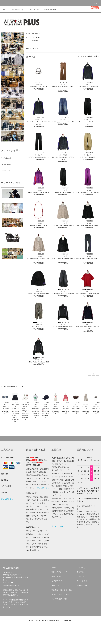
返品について (56, 585)
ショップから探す (50, 10)
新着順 (96, 56)
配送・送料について (59, 577)
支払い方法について (59, 572)
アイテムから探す (17, 10)
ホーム (5, 10)
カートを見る (82, 581)
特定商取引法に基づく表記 (61, 590)
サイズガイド (56, 581)
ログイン (80, 577)
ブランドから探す (34, 10)
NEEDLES (35, 41)
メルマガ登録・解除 (59, 599)
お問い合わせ (82, 585)
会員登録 (80, 572)
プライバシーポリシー (60, 594)
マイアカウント (83, 568)
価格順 (90, 56)
